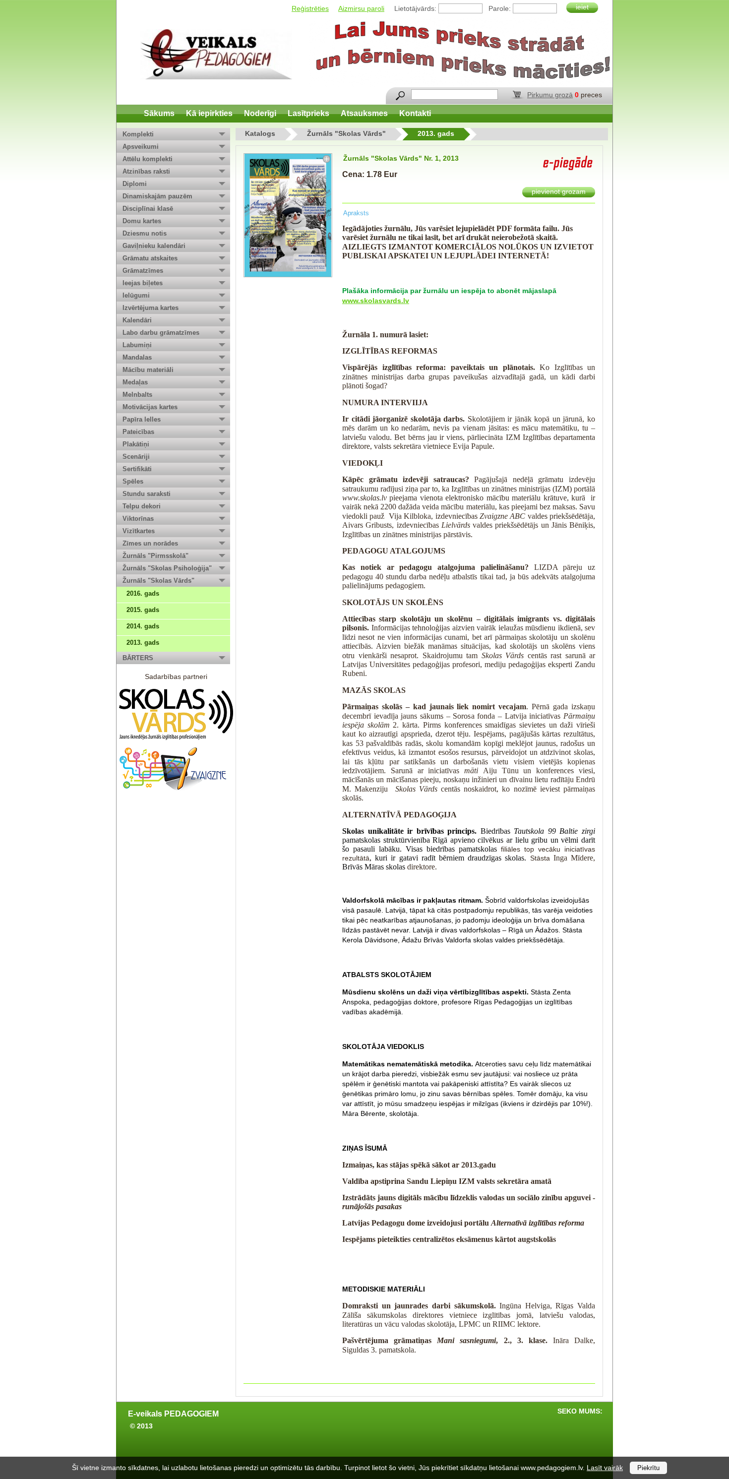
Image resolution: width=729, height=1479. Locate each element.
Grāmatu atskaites (150, 258)
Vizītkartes (138, 531)
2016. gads (142, 593)
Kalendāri (137, 320)
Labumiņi (137, 345)
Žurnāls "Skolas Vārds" (158, 580)
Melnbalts (137, 394)
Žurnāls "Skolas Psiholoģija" (167, 568)
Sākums (159, 113)
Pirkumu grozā (550, 95)
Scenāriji (136, 456)
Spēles (132, 481)
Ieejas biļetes (142, 283)
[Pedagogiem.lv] (216, 54)
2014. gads (142, 626)
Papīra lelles (141, 419)
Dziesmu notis (144, 233)
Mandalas (137, 357)
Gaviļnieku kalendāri (153, 245)
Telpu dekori (141, 506)
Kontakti (415, 113)
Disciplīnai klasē (147, 208)
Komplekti (138, 134)
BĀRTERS (137, 658)
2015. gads (142, 610)
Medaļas (135, 382)
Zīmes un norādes (150, 543)
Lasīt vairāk (605, 1468)
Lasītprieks (308, 113)
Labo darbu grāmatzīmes (160, 332)
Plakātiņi (135, 444)
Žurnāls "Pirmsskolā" (155, 555)
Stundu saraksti (146, 493)
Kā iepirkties (209, 113)
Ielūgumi (136, 295)
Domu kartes (141, 221)
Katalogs (260, 133)
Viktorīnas (138, 518)
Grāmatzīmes (142, 270)
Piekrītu (648, 1468)
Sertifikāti (137, 469)
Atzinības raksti (146, 171)
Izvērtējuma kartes (150, 307)
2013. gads (142, 642)
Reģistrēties (310, 8)
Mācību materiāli (148, 369)
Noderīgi (260, 113)
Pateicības (138, 431)
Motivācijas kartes (150, 407)
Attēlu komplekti (147, 159)
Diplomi (134, 183)
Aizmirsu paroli (361, 8)
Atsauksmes (364, 113)
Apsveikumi (140, 146)
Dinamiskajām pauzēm (157, 196)
